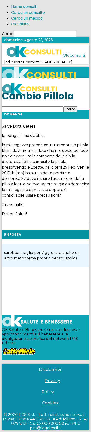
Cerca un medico (27, 18)
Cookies (50, 403)
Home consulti (24, 6)
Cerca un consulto (28, 12)
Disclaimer (50, 369)
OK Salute (20, 24)
